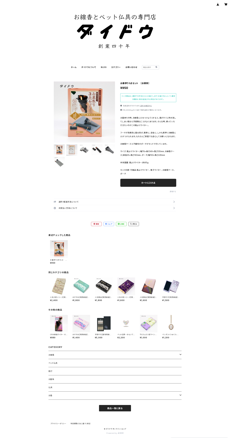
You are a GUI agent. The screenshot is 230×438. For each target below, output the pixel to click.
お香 (50, 395)
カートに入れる (148, 182)
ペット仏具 (53, 363)
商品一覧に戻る (115, 408)
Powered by (112, 433)
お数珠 (51, 379)
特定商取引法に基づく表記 (81, 424)
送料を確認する (146, 106)
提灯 (50, 371)
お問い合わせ (131, 67)
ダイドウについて (88, 67)
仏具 (50, 387)
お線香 (51, 355)
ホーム (74, 67)
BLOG (104, 67)
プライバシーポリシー (58, 424)
